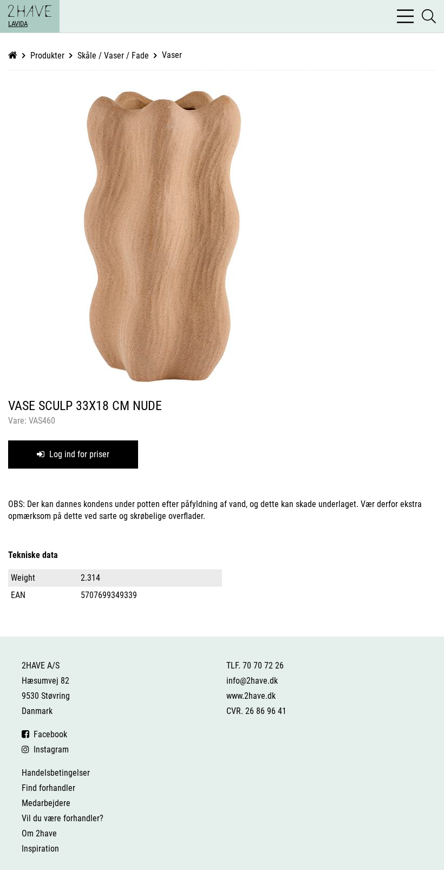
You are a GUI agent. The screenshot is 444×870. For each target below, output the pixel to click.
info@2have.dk (252, 681)
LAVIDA (18, 24)
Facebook (48, 734)
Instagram (49, 749)
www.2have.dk (251, 696)
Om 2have (39, 833)
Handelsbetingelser (56, 773)
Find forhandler (48, 788)
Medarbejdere (46, 803)
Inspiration (40, 848)
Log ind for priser (78, 454)
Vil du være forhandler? (62, 818)
